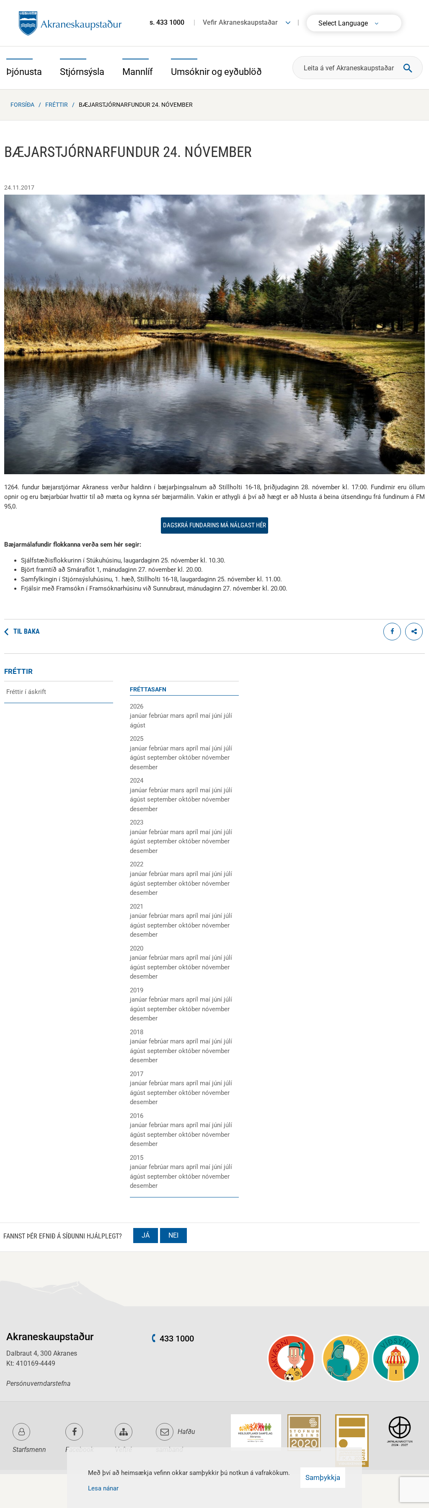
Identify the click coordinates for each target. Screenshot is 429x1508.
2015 (136, 1157)
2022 (136, 864)
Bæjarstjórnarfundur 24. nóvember (136, 104)
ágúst (137, 725)
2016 (136, 1116)
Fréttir (56, 104)
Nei (173, 1235)
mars (178, 715)
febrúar (159, 715)
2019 (136, 990)
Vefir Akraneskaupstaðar (240, 22)
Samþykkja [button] (322, 1477)
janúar (139, 715)
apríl (193, 715)
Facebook (79, 1450)
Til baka (26, 631)
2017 (136, 1074)
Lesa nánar (103, 1488)
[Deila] (414, 631)
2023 (136, 822)
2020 (136, 948)
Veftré (123, 1450)
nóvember (216, 757)
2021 (136, 906)
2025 (136, 738)
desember (144, 767)
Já (146, 1235)
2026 (136, 706)
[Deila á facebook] (392, 631)
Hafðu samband (175, 1441)
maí (206, 715)
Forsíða (22, 104)
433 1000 (177, 1338)
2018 (136, 1032)
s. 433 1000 (167, 22)
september (162, 757)
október (190, 757)
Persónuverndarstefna (38, 1383)
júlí (228, 715)
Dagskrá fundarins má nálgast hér (214, 525)
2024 (136, 780)
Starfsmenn (29, 1450)
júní (218, 715)
